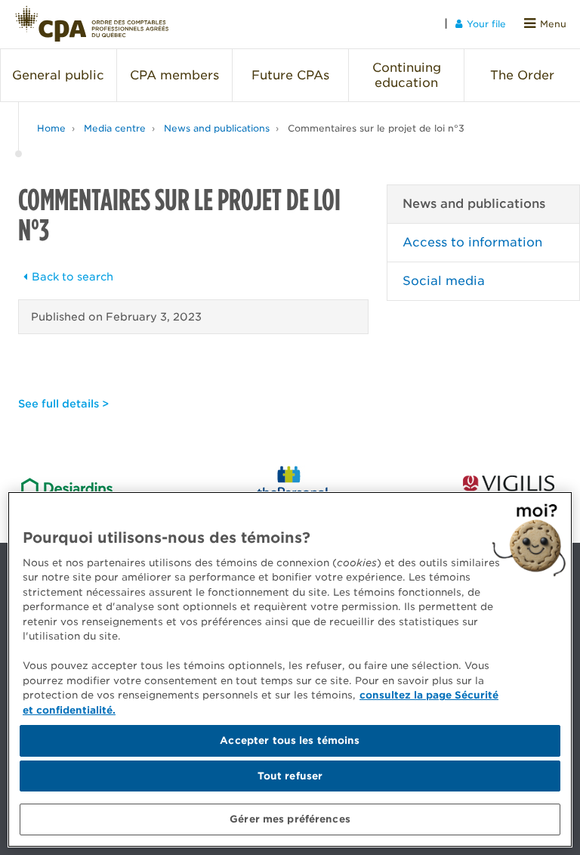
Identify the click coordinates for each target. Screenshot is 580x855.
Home (51, 128)
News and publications (217, 128)
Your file (486, 23)
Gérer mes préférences (290, 819)
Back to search (72, 277)
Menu (553, 23)
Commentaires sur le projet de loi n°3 (376, 128)
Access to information (472, 242)
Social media (444, 281)
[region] (290, 669)
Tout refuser (290, 776)
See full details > (63, 404)
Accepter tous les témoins (289, 740)
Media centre (115, 128)
